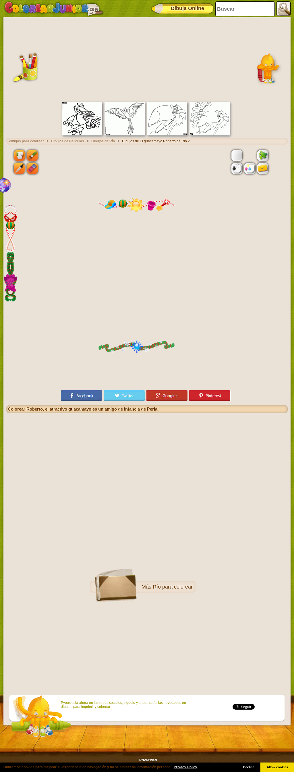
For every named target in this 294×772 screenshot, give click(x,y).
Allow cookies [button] (277, 767)
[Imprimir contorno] (236, 168)
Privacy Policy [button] (185, 767)
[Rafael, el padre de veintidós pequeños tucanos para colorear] (209, 134)
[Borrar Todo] (250, 155)
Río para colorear (173, 587)
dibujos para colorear (26, 141)
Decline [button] (248, 767)
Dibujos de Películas (67, 141)
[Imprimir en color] (249, 168)
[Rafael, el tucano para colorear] (167, 134)
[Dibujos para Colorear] (53, 8)
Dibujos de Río (103, 141)
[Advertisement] (147, 59)
